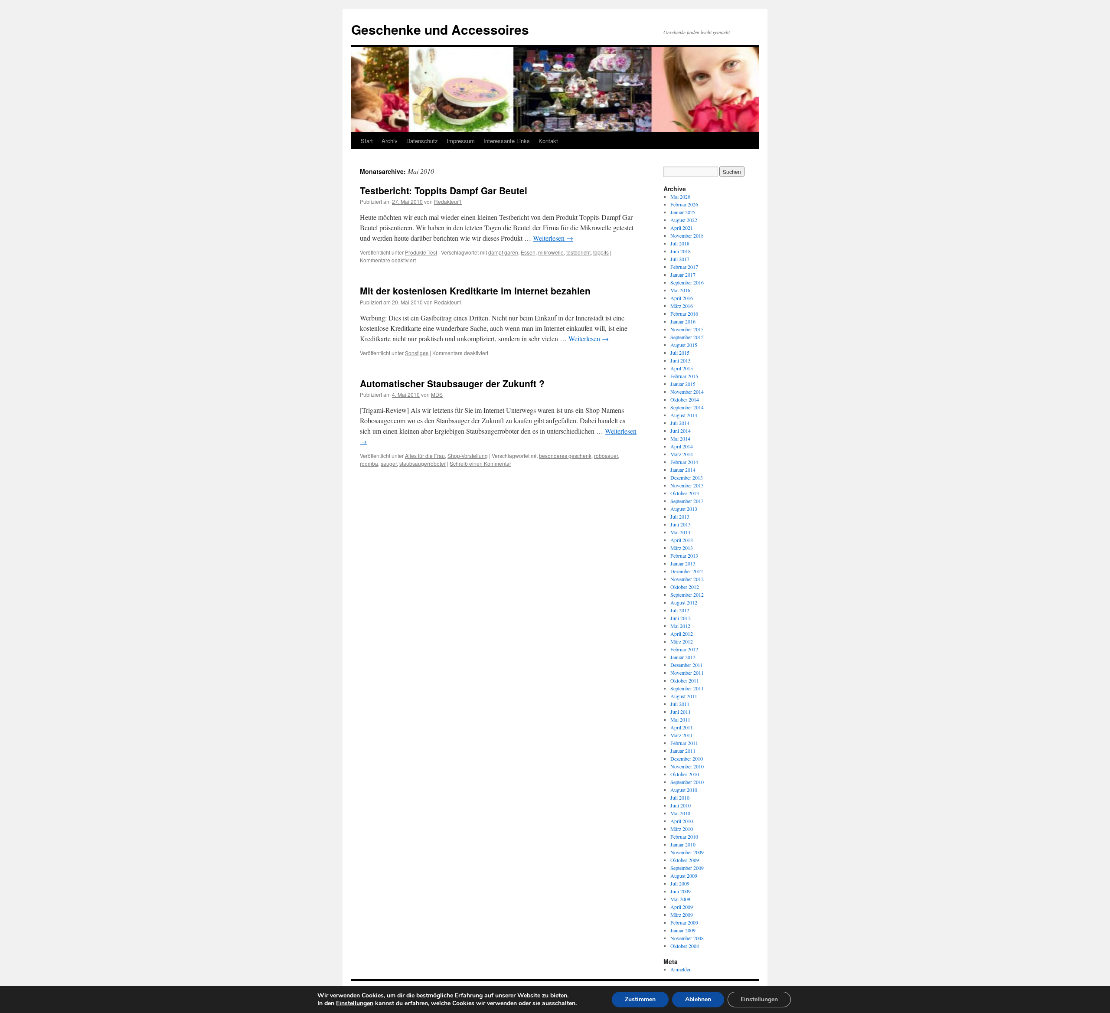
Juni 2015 (680, 360)
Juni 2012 (680, 617)
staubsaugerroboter (422, 463)
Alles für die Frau (425, 455)
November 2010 (687, 766)
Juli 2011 (679, 703)
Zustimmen (640, 999)
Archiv (390, 141)
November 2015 (687, 329)
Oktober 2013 (684, 493)
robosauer (606, 455)
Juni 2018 (680, 251)
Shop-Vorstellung (467, 455)
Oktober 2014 (684, 399)
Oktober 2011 (684, 680)
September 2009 (687, 867)
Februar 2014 (684, 461)
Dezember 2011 (686, 664)
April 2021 (681, 227)
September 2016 (687, 282)
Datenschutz (422, 141)
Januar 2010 (682, 844)
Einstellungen (354, 1003)
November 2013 (687, 485)
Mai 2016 (680, 290)
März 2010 (681, 828)
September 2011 (687, 688)
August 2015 (683, 344)
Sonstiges (416, 352)
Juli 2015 (679, 352)
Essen (528, 252)
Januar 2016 (682, 321)
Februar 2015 (684, 376)
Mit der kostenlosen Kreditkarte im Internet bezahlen (475, 290)
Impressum (461, 141)
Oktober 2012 (684, 586)
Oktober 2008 (684, 945)
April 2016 (681, 297)
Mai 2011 (680, 719)
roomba (369, 463)
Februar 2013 (684, 555)
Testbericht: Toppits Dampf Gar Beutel (443, 190)
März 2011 (681, 735)
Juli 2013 (679, 516)
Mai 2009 (680, 898)
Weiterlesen (553, 237)
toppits (601, 252)
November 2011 (687, 672)
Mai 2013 (680, 532)
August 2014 (683, 415)
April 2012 (681, 633)
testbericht (578, 252)
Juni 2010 (680, 805)
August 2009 (683, 875)
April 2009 (681, 906)
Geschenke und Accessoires (440, 29)
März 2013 (681, 547)
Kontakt (548, 141)
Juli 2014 (679, 422)
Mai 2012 (680, 625)
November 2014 (687, 391)
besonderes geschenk (565, 455)
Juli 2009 (679, 883)
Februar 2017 (684, 266)
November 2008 (687, 938)
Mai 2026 (680, 196)
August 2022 (683, 219)
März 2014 (681, 454)
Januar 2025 (682, 212)
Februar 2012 (684, 649)
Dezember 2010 (686, 758)
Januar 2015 (682, 383)
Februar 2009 (684, 922)
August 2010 (683, 789)
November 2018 (687, 235)
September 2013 (687, 500)
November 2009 (687, 852)
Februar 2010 (684, 836)
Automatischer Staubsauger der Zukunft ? (452, 383)
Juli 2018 (679, 243)
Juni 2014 (680, 430)
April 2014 (681, 446)
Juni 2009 (680, 891)
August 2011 (683, 696)
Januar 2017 (682, 274)
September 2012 (687, 594)
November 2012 (687, 578)
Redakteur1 (448, 201)
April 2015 (681, 368)
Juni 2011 (680, 711)
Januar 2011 (682, 750)
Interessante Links (506, 141)
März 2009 (681, 914)
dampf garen (503, 252)
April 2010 (681, 820)
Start (367, 141)
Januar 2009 (682, 930)
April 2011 (681, 727)
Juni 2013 (680, 524)
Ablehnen (698, 999)
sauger (389, 463)
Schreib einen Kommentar (480, 463)
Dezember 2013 (686, 477)
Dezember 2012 (686, 571)
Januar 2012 (682, 657)
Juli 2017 (679, 258)
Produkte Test (421, 252)
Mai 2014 (680, 438)
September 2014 (687, 407)
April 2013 (681, 539)
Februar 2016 (684, 313)
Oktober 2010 (684, 774)
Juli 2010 (679, 797)
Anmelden (681, 969)
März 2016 (681, 305)
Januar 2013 (682, 563)
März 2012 (681, 641)
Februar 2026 (684, 204)
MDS (437, 394)
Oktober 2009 (684, 859)
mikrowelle (551, 252)
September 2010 (687, 781)
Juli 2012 (679, 610)
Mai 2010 (680, 813)
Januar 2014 (682, 469)
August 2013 (683, 508)
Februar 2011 (684, 742)
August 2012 (683, 602)
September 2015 (687, 336)
